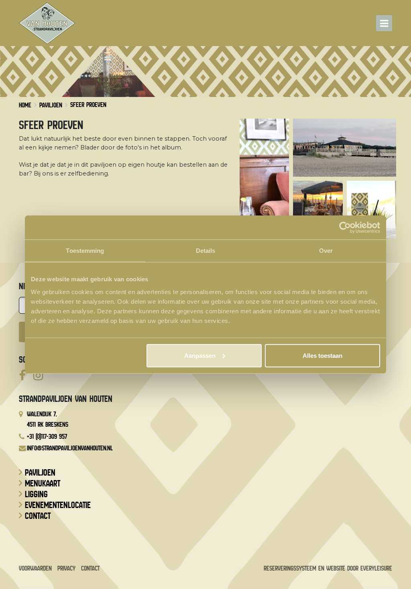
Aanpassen (200, 355)
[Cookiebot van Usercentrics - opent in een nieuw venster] (345, 228)
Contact (38, 516)
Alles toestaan (322, 355)
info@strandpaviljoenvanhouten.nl (70, 448)
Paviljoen (40, 473)
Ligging (36, 494)
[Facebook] (22, 375)
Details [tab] (206, 250)
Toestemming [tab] (85, 250)
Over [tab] (326, 250)
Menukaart (42, 483)
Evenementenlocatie (58, 505)
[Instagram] (38, 375)
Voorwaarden (35, 568)
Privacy (66, 568)
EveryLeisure (376, 568)
